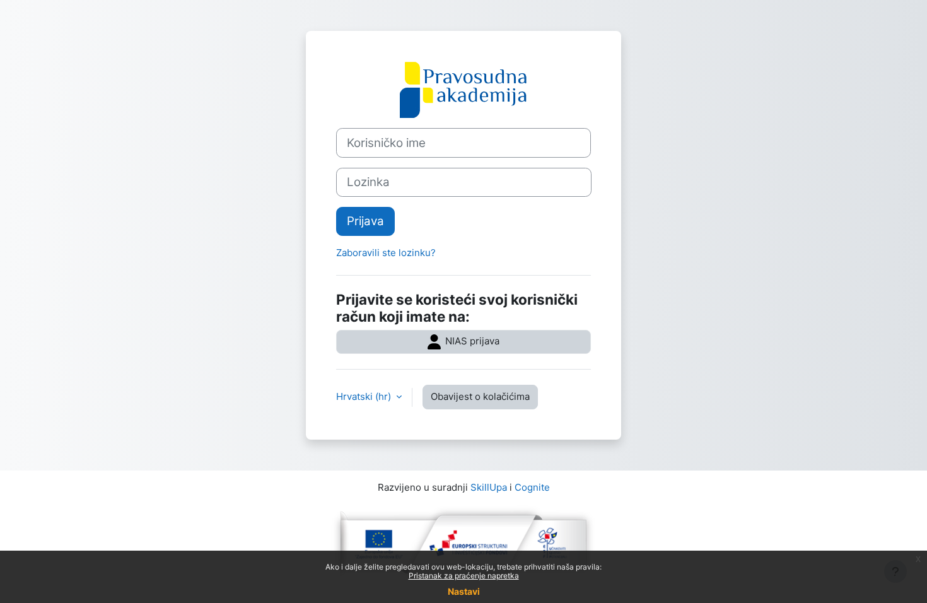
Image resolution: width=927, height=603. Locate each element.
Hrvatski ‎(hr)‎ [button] (365, 396)
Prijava (365, 221)
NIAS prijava (471, 341)
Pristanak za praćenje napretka (464, 575)
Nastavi (464, 591)
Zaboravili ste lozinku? (386, 253)
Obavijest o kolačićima (480, 396)
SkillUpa (488, 487)
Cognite (532, 487)
